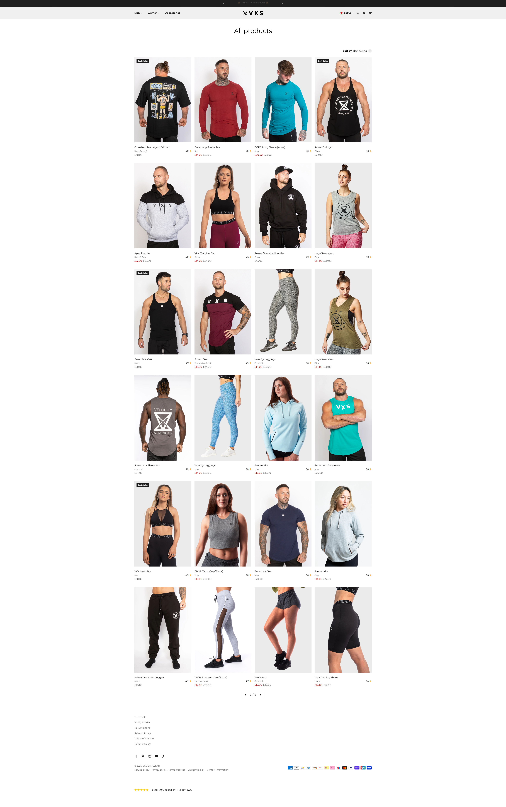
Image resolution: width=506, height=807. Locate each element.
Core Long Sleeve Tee (207, 147)
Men (137, 12)
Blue (196, 469)
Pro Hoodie (261, 465)
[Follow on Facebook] (136, 756)
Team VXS (140, 717)
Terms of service (177, 770)
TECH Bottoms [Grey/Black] (210, 677)
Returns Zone (142, 727)
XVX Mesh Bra (142, 571)
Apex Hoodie (142, 253)
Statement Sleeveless (147, 465)
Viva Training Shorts (326, 677)
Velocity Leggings (265, 359)
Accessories (172, 12)
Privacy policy (159, 770)
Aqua (257, 151)
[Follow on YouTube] (156, 756)
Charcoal (259, 363)
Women (152, 12)
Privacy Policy (142, 733)
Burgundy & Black (202, 363)
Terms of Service (144, 738)
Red (196, 151)
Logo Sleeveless (324, 253)
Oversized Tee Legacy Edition (151, 147)
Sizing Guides (142, 722)
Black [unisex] (140, 151)
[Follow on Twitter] (143, 756)
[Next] (282, 3)
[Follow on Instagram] (149, 756)
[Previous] (223, 3)
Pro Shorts (261, 677)
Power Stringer (323, 147)
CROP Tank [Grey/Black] (208, 571)
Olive (317, 363)
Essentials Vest (143, 359)
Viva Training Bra (204, 253)
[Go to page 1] (245, 694)
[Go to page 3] (260, 694)
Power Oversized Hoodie (269, 253)
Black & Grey (140, 257)
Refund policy (142, 744)
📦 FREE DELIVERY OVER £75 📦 (253, 3)
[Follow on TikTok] (163, 756)
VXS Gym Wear (201, 681)
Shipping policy (196, 770)
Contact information (217, 770)
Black (317, 151)
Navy (257, 575)
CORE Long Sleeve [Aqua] (270, 147)
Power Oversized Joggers (149, 677)
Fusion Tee (200, 359)
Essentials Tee (263, 571)
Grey (317, 257)
